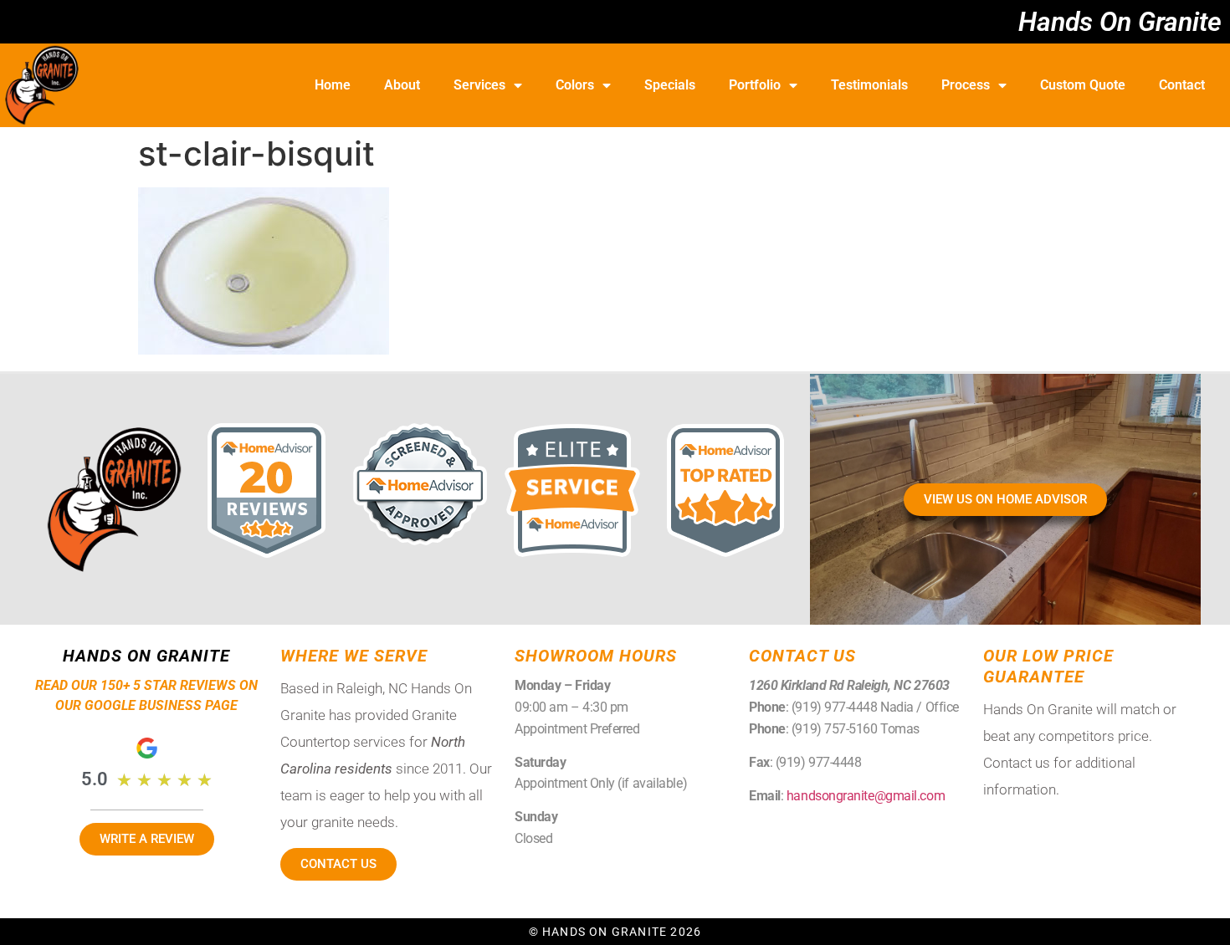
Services (479, 85)
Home (333, 85)
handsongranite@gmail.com (866, 796)
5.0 (94, 779)
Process (965, 85)
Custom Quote (1082, 85)
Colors (575, 85)
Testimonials (869, 85)
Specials (669, 85)
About (402, 85)
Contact (1182, 85)
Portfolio (755, 85)
